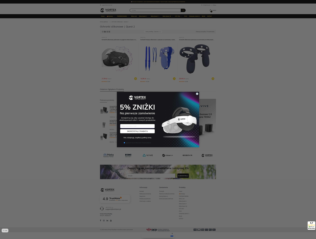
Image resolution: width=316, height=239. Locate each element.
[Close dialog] (197, 94)
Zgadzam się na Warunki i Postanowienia (138, 143)
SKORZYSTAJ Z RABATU (137, 131)
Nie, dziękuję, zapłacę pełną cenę (137, 138)
